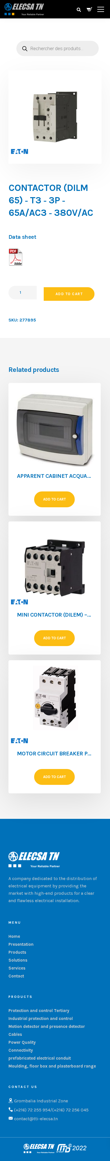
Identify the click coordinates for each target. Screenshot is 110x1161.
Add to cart (69, 294)
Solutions (17, 960)
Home (14, 936)
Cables (15, 1034)
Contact (16, 976)
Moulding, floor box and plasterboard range (52, 1066)
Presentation (21, 944)
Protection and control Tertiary (38, 1010)
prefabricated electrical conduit (39, 1058)
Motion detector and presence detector (46, 1026)
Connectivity (20, 1050)
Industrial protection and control (40, 1018)
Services (16, 968)
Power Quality (22, 1042)
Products (17, 952)
